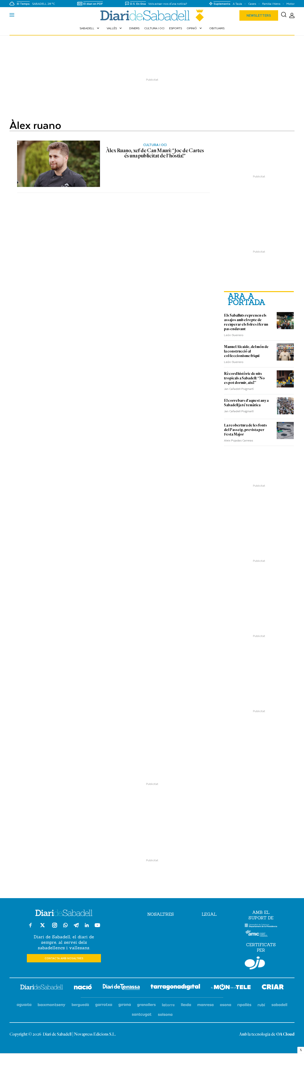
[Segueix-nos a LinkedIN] (87, 926)
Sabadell (90, 28)
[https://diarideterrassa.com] (121, 988)
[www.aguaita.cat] (24, 1005)
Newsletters (259, 15)
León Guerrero (233, 335)
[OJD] (255, 964)
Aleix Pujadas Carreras (238, 440)
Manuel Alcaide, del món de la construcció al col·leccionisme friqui (246, 351)
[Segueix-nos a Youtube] (97, 927)
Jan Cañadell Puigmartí (239, 388)
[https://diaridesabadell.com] (41, 987)
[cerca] (283, 15)
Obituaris (216, 28)
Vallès (115, 28)
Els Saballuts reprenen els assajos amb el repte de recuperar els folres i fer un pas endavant (246, 322)
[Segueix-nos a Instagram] (54, 927)
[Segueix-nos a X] (42, 927)
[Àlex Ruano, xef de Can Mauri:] (58, 164)
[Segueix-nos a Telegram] (76, 927)
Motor (290, 4)
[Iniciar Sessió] (291, 15)
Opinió (195, 28)
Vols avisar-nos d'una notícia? (167, 4)
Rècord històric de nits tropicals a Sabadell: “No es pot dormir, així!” (244, 378)
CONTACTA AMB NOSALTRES (64, 958)
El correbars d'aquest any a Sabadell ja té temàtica (246, 403)
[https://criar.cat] (273, 987)
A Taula (237, 4)
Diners (134, 28)
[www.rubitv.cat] (261, 1005)
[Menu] (12, 15)
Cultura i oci (154, 28)
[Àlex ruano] (152, 15)
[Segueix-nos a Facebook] (30, 927)
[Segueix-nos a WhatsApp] (65, 926)
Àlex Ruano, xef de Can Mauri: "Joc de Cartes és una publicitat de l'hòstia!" (155, 153)
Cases (252, 4)
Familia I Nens (271, 4)
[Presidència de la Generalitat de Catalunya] (261, 926)
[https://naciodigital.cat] (83, 988)
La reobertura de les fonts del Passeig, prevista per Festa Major (245, 429)
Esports (175, 28)
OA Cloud (285, 1034)
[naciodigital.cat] (52, 1005)
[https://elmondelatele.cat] (231, 988)
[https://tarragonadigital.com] (175, 988)
